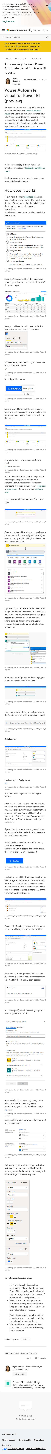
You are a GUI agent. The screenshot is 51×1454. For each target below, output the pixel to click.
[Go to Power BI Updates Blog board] (8, 1383)
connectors (12, 488)
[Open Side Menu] (3, 30)
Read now (34, 49)
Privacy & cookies (24, 1440)
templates (41, 485)
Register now (9, 21)
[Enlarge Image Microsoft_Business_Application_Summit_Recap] (25, 139)
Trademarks (6, 1445)
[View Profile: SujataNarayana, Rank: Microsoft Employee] (8, 81)
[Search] (30, 30)
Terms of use (39, 1440)
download (28, 196)
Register (37, 30)
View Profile (19, 1374)
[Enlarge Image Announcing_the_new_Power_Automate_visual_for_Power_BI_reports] (25, 243)
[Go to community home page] (17, 30)
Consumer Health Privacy (36, 1449)
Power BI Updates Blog (12, 37)
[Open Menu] (47, 37)
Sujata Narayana (16, 79)
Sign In (45, 30)
